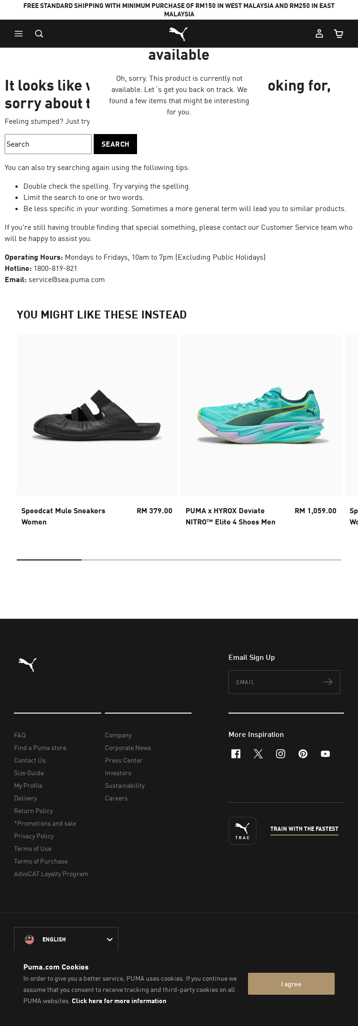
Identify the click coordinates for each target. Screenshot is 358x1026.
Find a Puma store (40, 747)
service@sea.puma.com (66, 279)
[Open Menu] (21, 33)
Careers (116, 798)
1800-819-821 (55, 268)
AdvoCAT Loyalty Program (51, 873)
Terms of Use (32, 848)
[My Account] (319, 33)
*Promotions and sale (45, 823)
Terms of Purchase (41, 861)
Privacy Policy (34, 836)
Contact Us (30, 760)
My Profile (28, 785)
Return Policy (33, 810)
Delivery (25, 798)
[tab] (49, 560)
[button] (21, 33)
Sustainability (125, 785)
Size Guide (29, 773)
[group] (97, 433)
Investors (118, 773)
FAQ (20, 735)
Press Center (124, 760)
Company (118, 735)
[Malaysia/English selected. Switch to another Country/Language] (66, 939)
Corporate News (128, 747)
